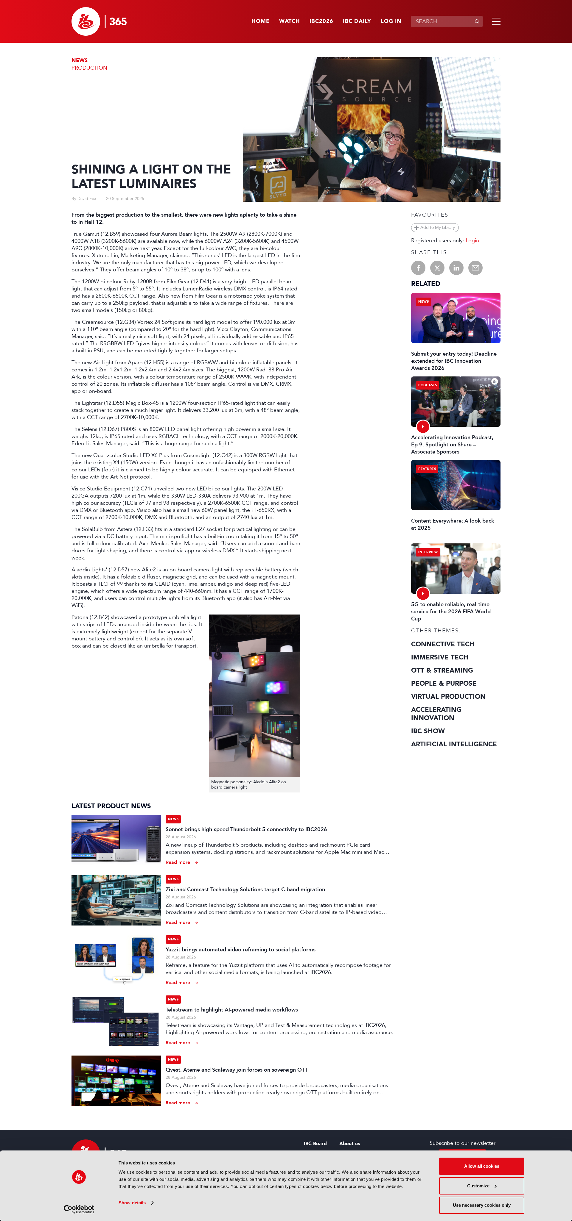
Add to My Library (437, 227)
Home (260, 21)
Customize (478, 1185)
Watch (289, 21)
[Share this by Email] (475, 268)
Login (472, 240)
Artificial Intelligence (454, 744)
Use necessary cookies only (482, 1205)
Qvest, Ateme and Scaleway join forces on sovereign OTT (237, 1069)
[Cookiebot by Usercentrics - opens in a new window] (79, 1209)
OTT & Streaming (442, 670)
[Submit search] (477, 21)
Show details (132, 1202)
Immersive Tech (439, 657)
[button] (495, 21)
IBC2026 (321, 21)
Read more (178, 862)
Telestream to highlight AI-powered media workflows (232, 1009)
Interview (428, 552)
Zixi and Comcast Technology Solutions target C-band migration (245, 889)
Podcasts (427, 385)
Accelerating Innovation (436, 714)
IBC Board (315, 1143)
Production (89, 67)
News (80, 60)
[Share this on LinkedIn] (456, 268)
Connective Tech (443, 644)
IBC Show (428, 731)
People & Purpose (444, 683)
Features (427, 469)
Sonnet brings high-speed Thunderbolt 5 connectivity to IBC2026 (246, 829)
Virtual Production (448, 696)
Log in (391, 21)
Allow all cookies (481, 1166)
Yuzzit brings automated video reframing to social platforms (240, 949)
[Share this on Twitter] (437, 268)
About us (349, 1143)
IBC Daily (357, 21)
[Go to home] (99, 21)
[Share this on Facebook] (418, 268)
